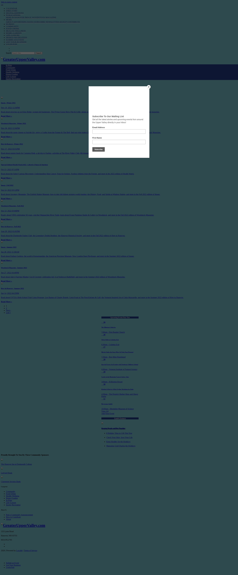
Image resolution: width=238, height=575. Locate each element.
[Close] (149, 87)
